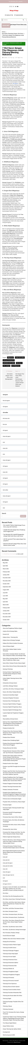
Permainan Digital (7, 804)
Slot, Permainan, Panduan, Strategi (11, 932)
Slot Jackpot (6, 365)
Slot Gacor (19, 363)
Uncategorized (6, 1032)
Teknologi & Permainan (8, 977)
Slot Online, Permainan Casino (10, 911)
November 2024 (6, 616)
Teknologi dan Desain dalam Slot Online (12, 995)
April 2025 (5, 601)
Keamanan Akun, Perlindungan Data (11, 701)
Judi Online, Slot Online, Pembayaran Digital (13, 689)
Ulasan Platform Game (8, 1026)
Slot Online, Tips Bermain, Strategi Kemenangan (14, 929)
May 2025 (5, 598)
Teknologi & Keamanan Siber (10, 965)
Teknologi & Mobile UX (8, 968)
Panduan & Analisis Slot (8, 728)
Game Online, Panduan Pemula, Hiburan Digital (14, 663)
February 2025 (6, 607)
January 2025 (6, 610)
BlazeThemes (17, 1042)
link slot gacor (6, 400)
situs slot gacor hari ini (8, 875)
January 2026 (6, 574)
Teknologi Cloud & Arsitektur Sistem (11, 989)
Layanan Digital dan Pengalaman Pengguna (13, 713)
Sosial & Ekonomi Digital (9, 935)
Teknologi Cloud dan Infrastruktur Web (12, 992)
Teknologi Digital (7, 998)
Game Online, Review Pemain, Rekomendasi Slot (14, 666)
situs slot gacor (6, 436)
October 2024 (6, 619)
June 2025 (5, 595)
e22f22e (5, 57)
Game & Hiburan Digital (8, 646)
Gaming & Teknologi (8, 669)
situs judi (5, 857)
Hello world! (20, 554)
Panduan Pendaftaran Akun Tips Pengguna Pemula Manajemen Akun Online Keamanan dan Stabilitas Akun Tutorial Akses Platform (14, 779)
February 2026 (6, 571)
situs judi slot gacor (7, 863)
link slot (5, 424)
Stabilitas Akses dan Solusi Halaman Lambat (14, 938)
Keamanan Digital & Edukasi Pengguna (12, 704)
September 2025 (7, 586)
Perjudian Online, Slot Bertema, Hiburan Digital (14, 801)
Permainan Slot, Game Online (10, 829)
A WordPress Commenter (9, 554)
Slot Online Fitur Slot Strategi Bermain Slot (13, 896)
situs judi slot (6, 860)
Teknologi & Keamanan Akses (10, 959)
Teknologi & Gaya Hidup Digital (10, 953)
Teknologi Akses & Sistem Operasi (11, 986)
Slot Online (5, 893)
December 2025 (6, 577)
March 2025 (6, 604)
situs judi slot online (8, 866)
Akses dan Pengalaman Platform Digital (12, 628)
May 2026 (5, 562)
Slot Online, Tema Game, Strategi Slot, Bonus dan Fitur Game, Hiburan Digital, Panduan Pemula (13, 922)
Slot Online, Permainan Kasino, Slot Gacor (12, 43)
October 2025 (6, 583)
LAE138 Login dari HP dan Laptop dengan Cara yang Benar (12, 1)
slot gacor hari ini (7, 884)
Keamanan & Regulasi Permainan (11, 698)
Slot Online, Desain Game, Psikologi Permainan (14, 899)
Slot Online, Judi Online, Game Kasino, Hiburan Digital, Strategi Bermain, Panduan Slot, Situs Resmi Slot (14, 904)
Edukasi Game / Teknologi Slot (10, 637)
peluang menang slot (8, 360)
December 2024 (6, 613)
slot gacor (15, 83)
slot (4, 442)
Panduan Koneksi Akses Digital (10, 763)
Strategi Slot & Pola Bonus (9, 941)
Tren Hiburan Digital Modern (9, 1023)
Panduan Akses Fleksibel (9, 737)
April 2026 (5, 565)
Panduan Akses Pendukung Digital (11, 740)
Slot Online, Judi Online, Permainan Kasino (13, 908)
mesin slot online (20, 357)
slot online (5, 490)
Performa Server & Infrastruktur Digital (12, 798)
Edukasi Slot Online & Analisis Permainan (13, 643)
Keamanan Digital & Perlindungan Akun (12, 710)
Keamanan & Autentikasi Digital (10, 695)
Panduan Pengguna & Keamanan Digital (12, 783)
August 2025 (6, 589)
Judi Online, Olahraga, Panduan (10, 686)
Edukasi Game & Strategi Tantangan (11, 640)
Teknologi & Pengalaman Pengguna (11, 974)
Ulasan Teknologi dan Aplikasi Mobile (12, 1029)
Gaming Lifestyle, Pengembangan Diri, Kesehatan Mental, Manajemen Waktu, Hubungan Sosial (12, 673)
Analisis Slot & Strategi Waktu (10, 631)
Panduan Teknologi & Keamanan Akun (12, 786)
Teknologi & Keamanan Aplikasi (10, 962)
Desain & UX (6, 634)
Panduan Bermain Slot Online (10, 748)
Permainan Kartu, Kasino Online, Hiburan (12, 817)
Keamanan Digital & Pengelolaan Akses (12, 707)
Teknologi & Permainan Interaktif (11, 980)
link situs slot (6, 418)
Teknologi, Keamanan (8, 1009)
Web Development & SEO (9, 1035)
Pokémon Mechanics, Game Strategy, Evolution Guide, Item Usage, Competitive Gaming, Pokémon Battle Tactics (14, 841)
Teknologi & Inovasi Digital (9, 956)
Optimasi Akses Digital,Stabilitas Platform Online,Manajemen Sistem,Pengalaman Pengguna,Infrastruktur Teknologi (13, 723)
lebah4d (5, 716)
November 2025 (6, 580)
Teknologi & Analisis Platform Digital (12, 944)
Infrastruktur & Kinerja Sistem (10, 683)
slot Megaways (16, 365)
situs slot (5, 448)
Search (4, 513)
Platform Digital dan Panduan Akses (11, 837)
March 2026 (6, 568)
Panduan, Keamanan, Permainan (10, 789)
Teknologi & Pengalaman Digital (10, 971)
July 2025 (5, 592)
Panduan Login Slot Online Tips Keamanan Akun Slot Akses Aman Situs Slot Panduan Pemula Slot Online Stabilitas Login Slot (14, 772)
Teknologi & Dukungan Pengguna (11, 950)
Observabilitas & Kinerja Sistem (10, 719)
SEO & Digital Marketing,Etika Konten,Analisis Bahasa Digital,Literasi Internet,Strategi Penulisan (14, 852)
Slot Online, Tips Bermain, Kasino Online (12, 926)
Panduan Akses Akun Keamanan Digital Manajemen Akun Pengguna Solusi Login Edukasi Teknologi (12, 733)
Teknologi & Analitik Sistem (9, 947)
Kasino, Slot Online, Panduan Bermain (12, 692)
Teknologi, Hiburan (7, 1006)
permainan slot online (8, 363)
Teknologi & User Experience (10, 983)
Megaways (10, 357)
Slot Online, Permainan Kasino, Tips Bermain (13, 917)
